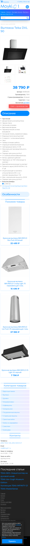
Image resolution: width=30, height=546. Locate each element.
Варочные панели (9, 391)
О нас (2, 500)
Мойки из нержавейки (10, 423)
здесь (4, 537)
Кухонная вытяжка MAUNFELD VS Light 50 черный (15, 371)
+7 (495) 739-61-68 (23, 2)
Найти (27, 18)
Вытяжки (6, 395)
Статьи (3, 498)
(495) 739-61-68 (6, 443)
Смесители (6, 426)
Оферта (25, 538)
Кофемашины (7, 405)
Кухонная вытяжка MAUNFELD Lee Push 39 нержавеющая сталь (15, 328)
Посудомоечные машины (11, 412)
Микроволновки (8, 402)
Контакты (3, 504)
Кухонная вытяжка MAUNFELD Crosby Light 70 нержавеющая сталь (15, 283)
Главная (3, 493)
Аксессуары (7, 430)
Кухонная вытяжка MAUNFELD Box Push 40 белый (15, 239)
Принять (12, 541)
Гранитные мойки (9, 419)
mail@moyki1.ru (6, 448)
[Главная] (10, 9)
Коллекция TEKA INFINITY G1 (14, 485)
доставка (26, 103)
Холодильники (8, 409)
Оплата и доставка (6, 502)
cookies (18, 525)
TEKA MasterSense (9, 489)
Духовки (5, 398)
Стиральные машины (10, 416)
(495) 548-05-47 (17, 443)
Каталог (3, 495)
